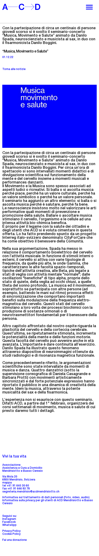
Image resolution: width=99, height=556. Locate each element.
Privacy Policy (11, 531)
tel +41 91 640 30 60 (15, 485)
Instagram (9, 519)
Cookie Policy (11, 534)
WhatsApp (9, 525)
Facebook (9, 522)
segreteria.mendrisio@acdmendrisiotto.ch (30, 491)
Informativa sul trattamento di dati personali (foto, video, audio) (46, 497)
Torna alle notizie (14, 69)
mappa (7, 482)
